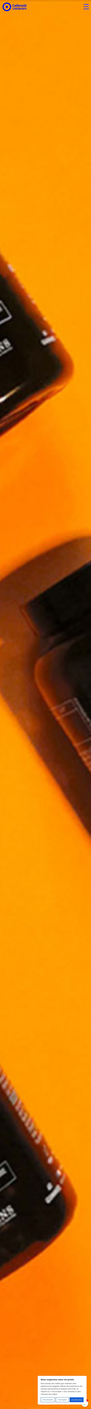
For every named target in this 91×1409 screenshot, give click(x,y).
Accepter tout (77, 1400)
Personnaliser (48, 1400)
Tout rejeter (62, 1400)
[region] (62, 1390)
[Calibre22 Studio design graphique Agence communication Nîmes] (14, 7)
